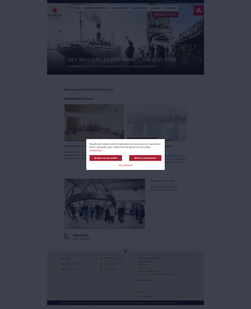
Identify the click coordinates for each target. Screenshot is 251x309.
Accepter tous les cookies (105, 158)
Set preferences (125, 165)
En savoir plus (95, 150)
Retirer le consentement (145, 158)
